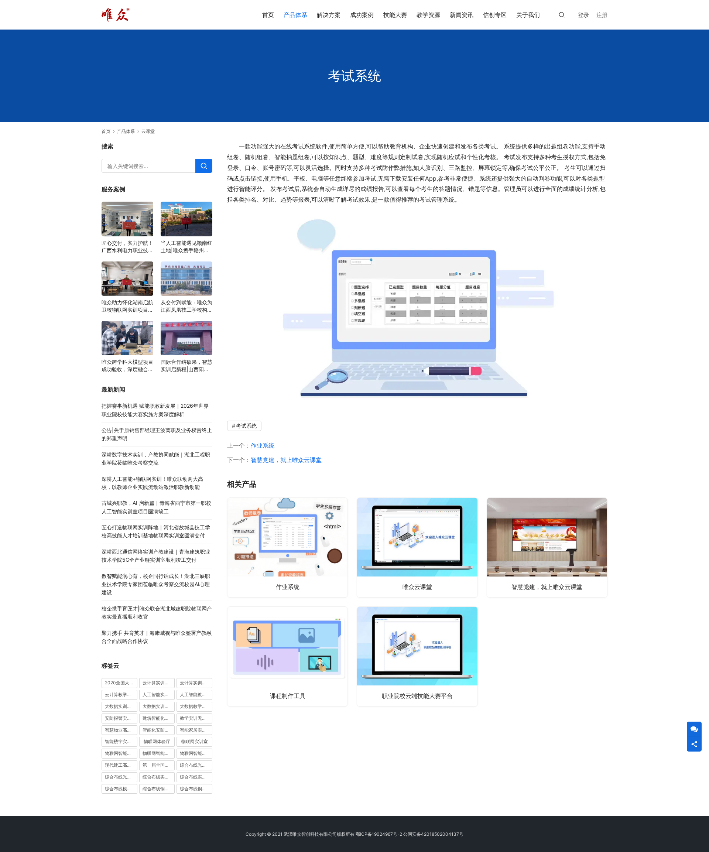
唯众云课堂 (417, 587)
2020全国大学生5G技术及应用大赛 (121, 682)
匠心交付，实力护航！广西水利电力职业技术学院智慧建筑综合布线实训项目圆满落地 (127, 247)
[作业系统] (287, 547)
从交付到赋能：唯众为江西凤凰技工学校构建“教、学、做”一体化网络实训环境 (186, 306)
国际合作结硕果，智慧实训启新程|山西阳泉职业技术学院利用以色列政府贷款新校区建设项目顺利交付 (186, 366)
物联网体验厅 (157, 741)
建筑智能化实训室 (159, 718)
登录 (583, 14)
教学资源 (428, 14)
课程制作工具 (287, 695)
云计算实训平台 (195, 682)
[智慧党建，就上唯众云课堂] (547, 547)
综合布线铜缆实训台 (159, 788)
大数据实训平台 (158, 706)
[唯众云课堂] (417, 547)
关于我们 (528, 14)
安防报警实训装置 (121, 718)
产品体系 (295, 14)
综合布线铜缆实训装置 (196, 788)
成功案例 (362, 14)
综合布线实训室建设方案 (196, 777)
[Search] (203, 166)
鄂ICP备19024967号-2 (379, 834)
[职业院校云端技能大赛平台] (417, 656)
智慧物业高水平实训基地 (121, 730)
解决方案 (328, 14)
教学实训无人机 (195, 718)
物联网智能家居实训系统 (196, 753)
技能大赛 (395, 14)
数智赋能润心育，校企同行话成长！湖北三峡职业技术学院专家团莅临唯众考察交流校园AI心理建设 (156, 584)
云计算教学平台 (120, 694)
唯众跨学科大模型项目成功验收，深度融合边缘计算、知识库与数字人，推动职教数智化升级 (127, 366)
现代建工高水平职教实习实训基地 (121, 765)
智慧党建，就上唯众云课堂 (286, 459)
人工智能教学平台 (196, 694)
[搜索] (561, 14)
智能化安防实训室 (159, 730)
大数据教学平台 (195, 706)
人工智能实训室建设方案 (159, 694)
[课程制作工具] (287, 656)
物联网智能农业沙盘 (121, 753)
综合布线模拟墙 (120, 788)
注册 (601, 14)
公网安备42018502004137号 (433, 834)
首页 (268, 14)
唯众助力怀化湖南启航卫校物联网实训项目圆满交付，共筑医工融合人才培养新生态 (127, 306)
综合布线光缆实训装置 (121, 777)
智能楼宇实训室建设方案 (121, 741)
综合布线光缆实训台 (196, 765)
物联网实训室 (194, 741)
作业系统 (262, 445)
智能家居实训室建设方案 (196, 730)
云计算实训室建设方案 (159, 682)
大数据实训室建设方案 (121, 706)
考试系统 (246, 425)
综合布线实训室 (158, 777)
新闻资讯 (461, 14)
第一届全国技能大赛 (159, 765)
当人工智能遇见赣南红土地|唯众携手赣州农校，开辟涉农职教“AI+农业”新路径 (186, 247)
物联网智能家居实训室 (159, 753)
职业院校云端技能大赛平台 (417, 695)
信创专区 (495, 14)
